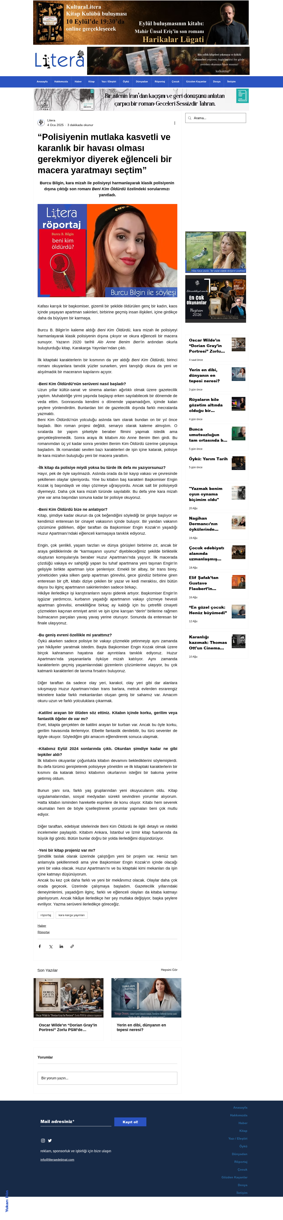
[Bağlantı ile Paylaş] (72, 946)
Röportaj (44, 932)
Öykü (243, 1146)
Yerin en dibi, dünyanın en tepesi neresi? (141, 1027)
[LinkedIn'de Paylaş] (61, 946)
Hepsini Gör (169, 969)
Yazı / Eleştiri (237, 1138)
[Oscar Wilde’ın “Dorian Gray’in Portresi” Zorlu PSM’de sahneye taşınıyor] (68, 998)
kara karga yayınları (72, 915)
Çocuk (242, 1169)
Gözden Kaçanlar (234, 1177)
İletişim (242, 1193)
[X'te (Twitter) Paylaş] (50, 946)
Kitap (243, 1131)
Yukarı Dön (7, 1201)
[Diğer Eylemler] (174, 122)
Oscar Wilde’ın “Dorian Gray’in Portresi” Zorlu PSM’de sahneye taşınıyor (68, 1027)
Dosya (242, 1185)
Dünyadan (239, 1154)
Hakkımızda (238, 1115)
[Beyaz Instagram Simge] (43, 1140)
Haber (42, 925)
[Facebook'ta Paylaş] (40, 946)
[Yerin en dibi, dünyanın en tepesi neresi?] (146, 998)
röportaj (45, 915)
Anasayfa (240, 1107)
